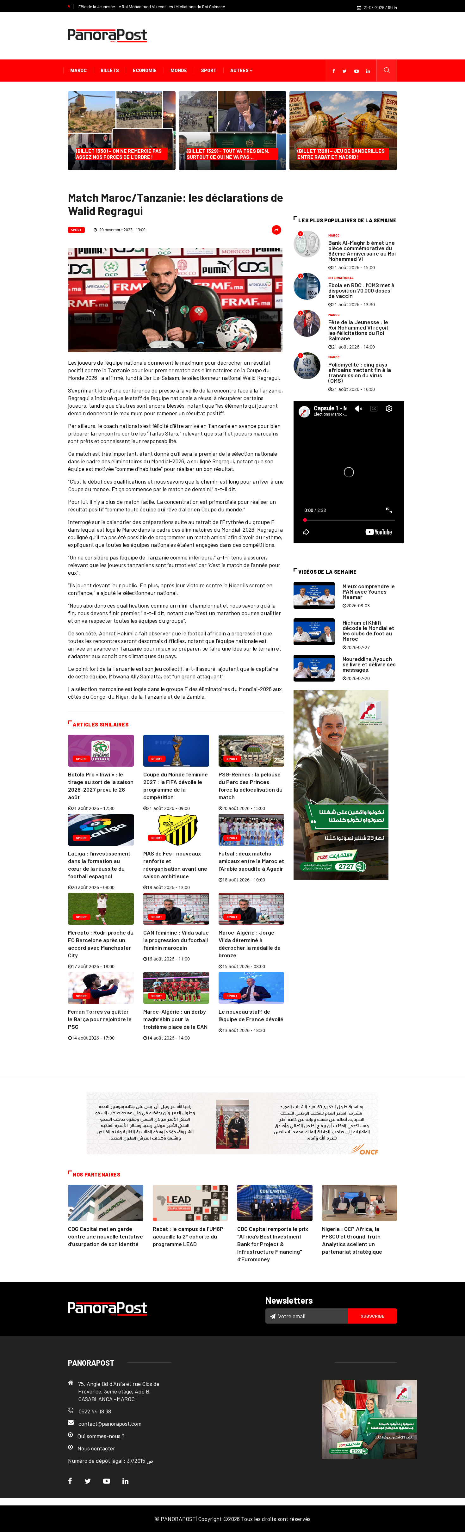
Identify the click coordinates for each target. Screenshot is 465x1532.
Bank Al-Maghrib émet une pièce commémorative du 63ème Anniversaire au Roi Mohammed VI (362, 250)
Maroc (78, 70)
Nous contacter (96, 1448)
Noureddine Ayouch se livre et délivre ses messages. (369, 664)
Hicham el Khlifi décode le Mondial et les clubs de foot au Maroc (368, 630)
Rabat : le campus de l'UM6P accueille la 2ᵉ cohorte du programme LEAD (188, 1236)
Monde (178, 70)
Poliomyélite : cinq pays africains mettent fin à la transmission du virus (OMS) (359, 372)
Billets (110, 70)
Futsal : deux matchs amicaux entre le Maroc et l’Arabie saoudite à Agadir (251, 861)
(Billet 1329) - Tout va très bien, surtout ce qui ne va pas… (228, 154)
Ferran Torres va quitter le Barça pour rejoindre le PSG (100, 1019)
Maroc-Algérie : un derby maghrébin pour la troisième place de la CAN (175, 1019)
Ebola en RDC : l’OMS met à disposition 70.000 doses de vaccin (361, 290)
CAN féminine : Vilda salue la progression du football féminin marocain (176, 940)
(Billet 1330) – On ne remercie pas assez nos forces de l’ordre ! (119, 154)
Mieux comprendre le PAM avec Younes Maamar (369, 591)
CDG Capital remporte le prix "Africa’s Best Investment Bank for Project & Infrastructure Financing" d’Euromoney (272, 1244)
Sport (208, 70)
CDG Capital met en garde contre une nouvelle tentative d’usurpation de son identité (105, 1236)
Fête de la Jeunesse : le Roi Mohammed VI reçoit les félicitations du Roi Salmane (151, 6)
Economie (145, 70)
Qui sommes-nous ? (101, 1435)
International (341, 278)
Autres (240, 70)
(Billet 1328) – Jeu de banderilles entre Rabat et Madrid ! (341, 154)
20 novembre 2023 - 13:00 (122, 229)
